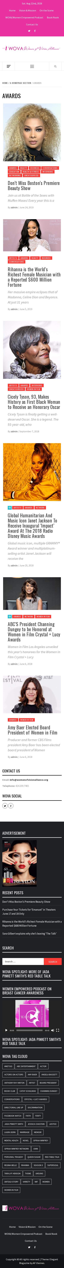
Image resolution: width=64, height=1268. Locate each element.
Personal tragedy (13, 1157)
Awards (13, 168)
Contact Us (32, 24)
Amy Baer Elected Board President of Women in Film (32, 730)
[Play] (6, 1030)
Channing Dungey (48, 1091)
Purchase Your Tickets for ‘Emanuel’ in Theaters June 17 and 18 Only (29, 911)
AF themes (38, 1263)
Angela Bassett (49, 1074)
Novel (26, 1140)
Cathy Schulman (28, 1091)
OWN (35, 1148)
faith (28, 1115)
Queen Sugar (34, 1157)
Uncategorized (31, 175)
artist (32, 1082)
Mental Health (11, 1140)
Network (40, 507)
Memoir (37, 1132)
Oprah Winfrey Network (16, 1148)
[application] (32, 1016)
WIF (36, 1181)
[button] (32, 1016)
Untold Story (11, 1181)
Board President (48, 1082)
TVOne (28, 1173)
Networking (15, 175)
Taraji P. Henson (12, 1173)
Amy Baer (32, 1074)
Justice (53, 1124)
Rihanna (25, 1165)
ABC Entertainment (26, 1066)
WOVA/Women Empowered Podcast (24, 17)
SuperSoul (52, 1165)
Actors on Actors (13, 1074)
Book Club (9, 1091)
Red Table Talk (52, 1157)
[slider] (29, 1030)
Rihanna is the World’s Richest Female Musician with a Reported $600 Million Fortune (34, 277)
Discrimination (35, 1107)
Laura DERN (10, 1132)
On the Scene (47, 10)
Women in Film (33, 389)
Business (34, 168)
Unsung (39, 1173)
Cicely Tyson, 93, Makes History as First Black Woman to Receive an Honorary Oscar (34, 401)
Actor (43, 1066)
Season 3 (38, 1165)
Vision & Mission (27, 10)
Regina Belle (10, 1165)
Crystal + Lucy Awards (35, 1099)
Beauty (23, 168)
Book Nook (53, 17)
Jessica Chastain (36, 1124)
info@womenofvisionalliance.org (29, 779)
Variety (26, 1181)
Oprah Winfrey (40, 1140)
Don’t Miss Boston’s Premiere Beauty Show (34, 185)
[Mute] (52, 1030)
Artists (13, 258)
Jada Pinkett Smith (13, 1124)
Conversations (50, 168)
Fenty (38, 1115)
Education (14, 171)
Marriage (25, 1132)
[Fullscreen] (57, 1030)
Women (46, 1181)
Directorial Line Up (13, 1107)
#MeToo (8, 1066)
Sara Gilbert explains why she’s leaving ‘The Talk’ (29, 933)
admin (14, 207)
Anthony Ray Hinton (14, 1082)
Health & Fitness (31, 171)
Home (12, 10)
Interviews (48, 171)
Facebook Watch (12, 1115)
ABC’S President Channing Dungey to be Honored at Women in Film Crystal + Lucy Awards (34, 631)
